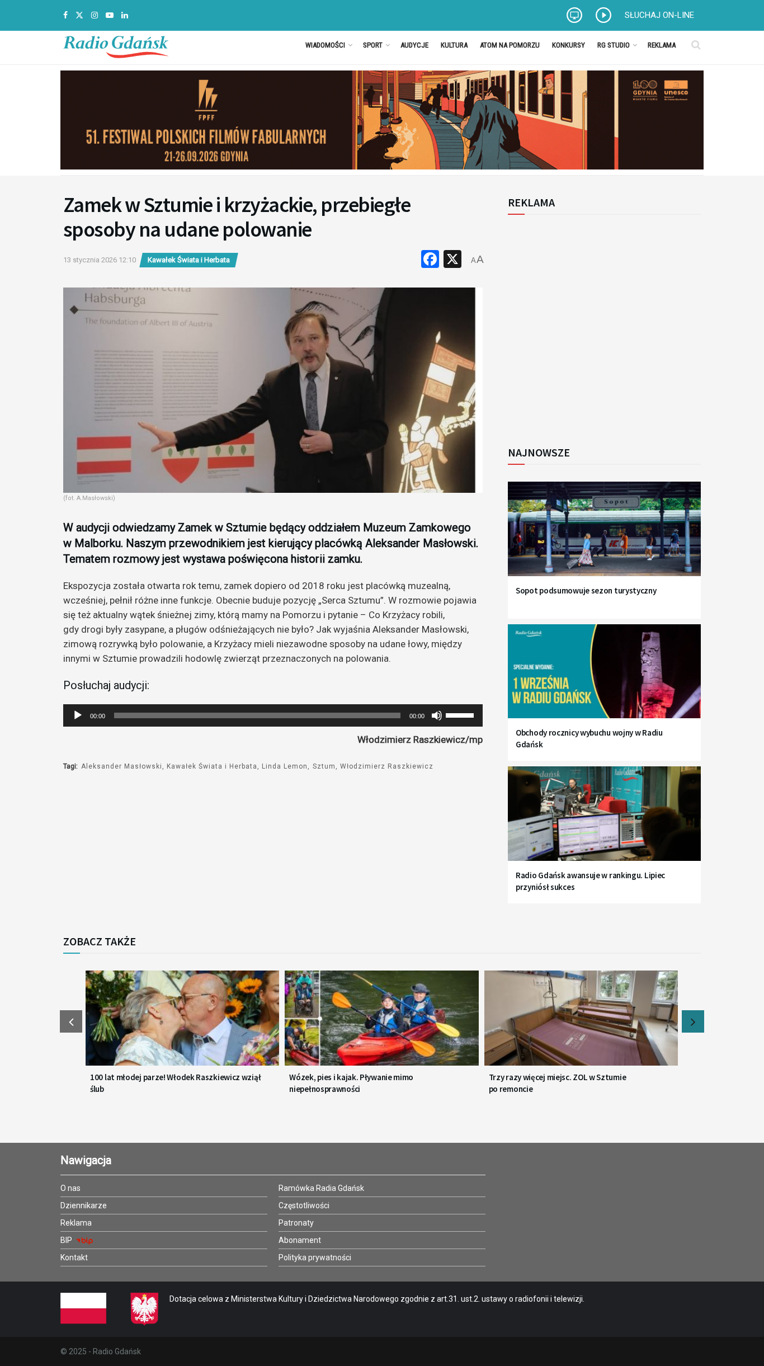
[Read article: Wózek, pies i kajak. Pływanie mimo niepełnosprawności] (381, 1025)
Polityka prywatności (315, 1257)
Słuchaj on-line (659, 15)
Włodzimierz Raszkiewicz (386, 766)
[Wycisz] (436, 715)
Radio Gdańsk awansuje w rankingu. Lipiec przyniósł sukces (590, 881)
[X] (452, 260)
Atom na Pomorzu (510, 45)
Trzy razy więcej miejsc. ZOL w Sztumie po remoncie (557, 1083)
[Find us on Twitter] (79, 15)
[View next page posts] (693, 1021)
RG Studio (613, 45)
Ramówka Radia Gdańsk (321, 1188)
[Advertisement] (600, 324)
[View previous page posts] (71, 1021)
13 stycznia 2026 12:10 (99, 260)
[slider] (461, 714)
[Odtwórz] (77, 715)
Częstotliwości (304, 1205)
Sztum (324, 766)
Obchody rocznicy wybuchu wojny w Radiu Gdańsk (589, 738)
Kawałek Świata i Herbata (189, 260)
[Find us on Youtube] (110, 15)
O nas (70, 1188)
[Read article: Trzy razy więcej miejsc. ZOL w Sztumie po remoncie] (581, 1025)
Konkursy (568, 45)
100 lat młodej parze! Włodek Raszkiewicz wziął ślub (175, 1083)
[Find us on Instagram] (94, 15)
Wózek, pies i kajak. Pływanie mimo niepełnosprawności (351, 1083)
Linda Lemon (285, 766)
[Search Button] (696, 45)
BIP (67, 1240)
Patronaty (296, 1222)
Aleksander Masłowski (121, 766)
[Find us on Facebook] (65, 15)
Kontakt (74, 1257)
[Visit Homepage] (115, 44)
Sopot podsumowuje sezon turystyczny (586, 590)
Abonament (300, 1240)
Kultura (454, 45)
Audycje (414, 45)
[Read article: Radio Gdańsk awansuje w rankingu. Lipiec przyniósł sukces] (604, 820)
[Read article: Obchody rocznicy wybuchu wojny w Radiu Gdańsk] (604, 678)
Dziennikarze (83, 1205)
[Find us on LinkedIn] (124, 15)
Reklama (662, 45)
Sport (373, 45)
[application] (273, 715)
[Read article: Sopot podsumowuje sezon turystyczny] (604, 536)
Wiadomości (325, 45)
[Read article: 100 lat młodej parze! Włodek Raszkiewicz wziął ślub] (182, 1025)
